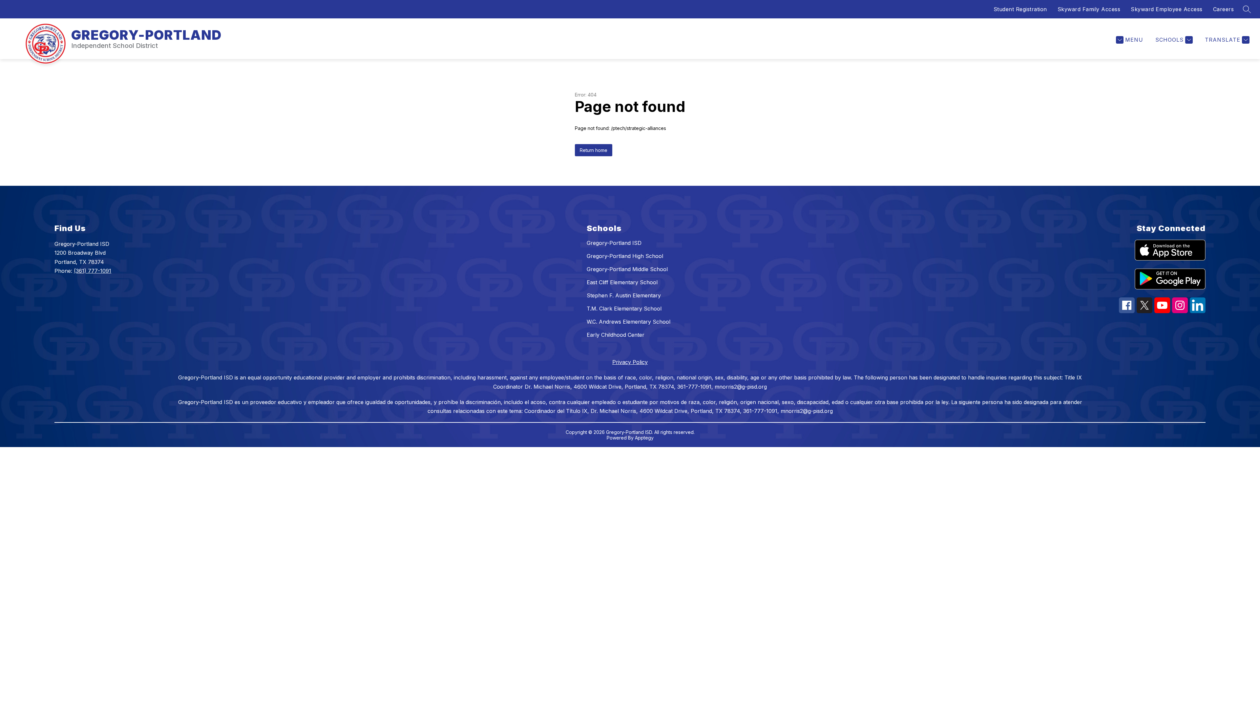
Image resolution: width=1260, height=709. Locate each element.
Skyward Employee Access (1167, 9)
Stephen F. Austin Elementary (624, 295)
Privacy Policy (630, 362)
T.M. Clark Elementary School (624, 308)
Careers (1223, 9)
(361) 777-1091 (92, 271)
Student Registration (1020, 9)
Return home (593, 150)
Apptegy (644, 437)
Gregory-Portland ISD (614, 243)
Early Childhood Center (615, 335)
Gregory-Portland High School (625, 256)
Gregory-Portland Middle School (627, 269)
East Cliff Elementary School (622, 282)
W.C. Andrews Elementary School (628, 321)
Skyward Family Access (1089, 9)
